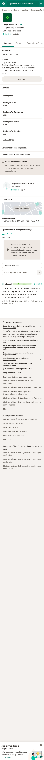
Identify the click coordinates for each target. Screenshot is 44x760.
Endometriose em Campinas (15, 431)
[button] (22, 327)
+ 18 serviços (8, 139)
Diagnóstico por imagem (13, 27)
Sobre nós (8, 43)
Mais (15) (7, 439)
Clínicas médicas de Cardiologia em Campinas (22, 398)
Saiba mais (6, 757)
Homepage (6, 10)
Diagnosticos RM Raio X (22, 183)
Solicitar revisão (8, 304)
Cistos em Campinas (11, 427)
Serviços (19, 43)
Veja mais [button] (22, 79)
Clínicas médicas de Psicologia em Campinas (22, 387)
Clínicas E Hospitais (20, 10)
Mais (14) (7, 409)
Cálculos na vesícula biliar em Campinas (20, 419)
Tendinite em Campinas (13, 423)
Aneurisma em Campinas (13, 435)
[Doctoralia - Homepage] (4, 3)
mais (4, 73)
